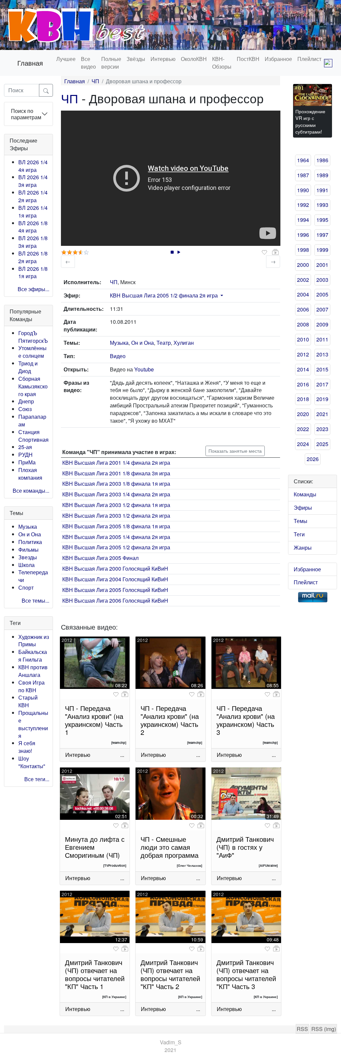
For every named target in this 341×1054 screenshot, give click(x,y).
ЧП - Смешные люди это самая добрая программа (169, 847)
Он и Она (29, 534)
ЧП (95, 81)
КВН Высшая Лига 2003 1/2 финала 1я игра (116, 505)
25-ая (25, 447)
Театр (164, 342)
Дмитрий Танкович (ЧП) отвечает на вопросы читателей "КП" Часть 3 (246, 974)
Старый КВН (28, 701)
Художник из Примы (33, 640)
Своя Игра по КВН (31, 686)
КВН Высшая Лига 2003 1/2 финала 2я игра (116, 515)
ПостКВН (248, 59)
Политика (30, 542)
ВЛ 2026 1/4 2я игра (33, 196)
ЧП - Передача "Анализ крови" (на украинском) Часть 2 (170, 720)
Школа (26, 565)
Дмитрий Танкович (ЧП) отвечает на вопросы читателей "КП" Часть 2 (170, 974)
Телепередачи (33, 576)
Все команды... (31, 490)
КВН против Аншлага (33, 671)
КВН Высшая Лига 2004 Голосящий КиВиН (115, 579)
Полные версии (111, 62)
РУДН (25, 454)
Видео (118, 356)
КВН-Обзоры (221, 62)
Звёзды (136, 59)
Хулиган (183, 342)
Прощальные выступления (33, 724)
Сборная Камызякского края (33, 386)
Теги (299, 534)
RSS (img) (323, 1029)
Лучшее (66, 59)
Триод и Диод (28, 367)
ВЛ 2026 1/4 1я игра (33, 211)
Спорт (26, 587)
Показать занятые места (235, 450)
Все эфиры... (33, 289)
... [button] (122, 755)
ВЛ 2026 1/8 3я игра (33, 242)
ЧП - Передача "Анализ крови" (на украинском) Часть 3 (245, 720)
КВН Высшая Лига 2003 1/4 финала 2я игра (116, 494)
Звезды (27, 557)
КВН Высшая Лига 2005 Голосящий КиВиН (115, 590)
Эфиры (303, 507)
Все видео (88, 62)
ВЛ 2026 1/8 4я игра (33, 227)
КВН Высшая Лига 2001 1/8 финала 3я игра (116, 473)
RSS (302, 1029)
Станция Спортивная (33, 435)
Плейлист (309, 59)
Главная (30, 63)
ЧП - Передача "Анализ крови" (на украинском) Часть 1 (94, 720)
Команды (305, 494)
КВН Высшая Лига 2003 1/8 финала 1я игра (116, 483)
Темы (300, 521)
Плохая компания (30, 473)
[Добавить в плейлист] (275, 252)
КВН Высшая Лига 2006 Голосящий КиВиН (115, 600)
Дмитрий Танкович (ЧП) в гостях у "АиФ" (245, 847)
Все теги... (36, 779)
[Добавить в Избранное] (264, 252)
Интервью (163, 59)
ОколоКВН (194, 59)
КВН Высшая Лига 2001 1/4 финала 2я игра (116, 462)
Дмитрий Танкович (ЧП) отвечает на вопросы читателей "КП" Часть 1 (95, 974)
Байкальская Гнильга (32, 655)
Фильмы (28, 549)
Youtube (144, 369)
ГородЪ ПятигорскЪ (33, 336)
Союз (25, 409)
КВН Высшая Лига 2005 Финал (100, 558)
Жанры (303, 547)
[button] (221, 295)
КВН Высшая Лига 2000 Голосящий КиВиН (115, 568)
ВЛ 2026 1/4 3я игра (33, 181)
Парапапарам (32, 420)
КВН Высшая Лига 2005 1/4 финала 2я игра (116, 537)
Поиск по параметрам (26, 114)
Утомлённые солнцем (32, 351)
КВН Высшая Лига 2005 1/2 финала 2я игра (164, 295)
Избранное (278, 59)
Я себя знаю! (26, 747)
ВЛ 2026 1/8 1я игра (33, 272)
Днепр (26, 401)
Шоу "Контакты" (31, 762)
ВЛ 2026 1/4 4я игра (33, 166)
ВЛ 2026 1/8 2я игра (33, 257)
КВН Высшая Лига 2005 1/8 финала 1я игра (116, 526)
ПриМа (27, 462)
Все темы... (35, 600)
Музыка (27, 526)
